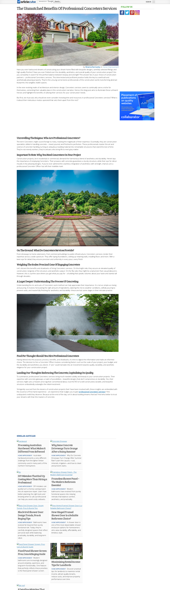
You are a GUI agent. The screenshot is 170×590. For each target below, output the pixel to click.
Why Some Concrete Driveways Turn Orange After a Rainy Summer (64, 448)
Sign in (148, 2)
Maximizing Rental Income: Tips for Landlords (65, 563)
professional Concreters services (92, 392)
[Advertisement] (68, 118)
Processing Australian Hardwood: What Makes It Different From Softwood (31, 448)
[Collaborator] (137, 119)
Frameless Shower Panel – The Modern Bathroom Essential (65, 482)
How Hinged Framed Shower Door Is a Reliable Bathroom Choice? (64, 515)
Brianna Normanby (93, 67)
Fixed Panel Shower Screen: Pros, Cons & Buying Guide (32, 552)
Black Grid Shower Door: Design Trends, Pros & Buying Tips (31, 515)
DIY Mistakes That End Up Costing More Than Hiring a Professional (32, 479)
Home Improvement (111, 67)
